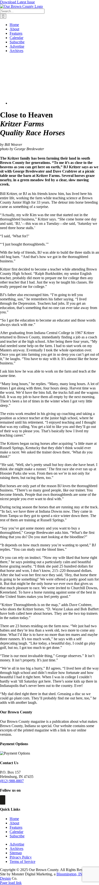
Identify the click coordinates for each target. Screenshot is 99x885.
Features (16, 827)
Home (14, 819)
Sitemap (16, 853)
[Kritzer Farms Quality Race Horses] (44, 103)
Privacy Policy (21, 857)
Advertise (17, 844)
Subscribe (17, 836)
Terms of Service (22, 861)
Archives (16, 848)
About (14, 823)
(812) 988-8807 (12, 781)
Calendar (16, 832)
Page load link (11, 883)
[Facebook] (2, 800)
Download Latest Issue (17, 2)
